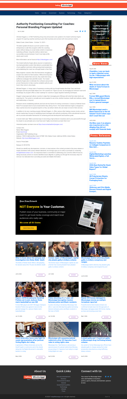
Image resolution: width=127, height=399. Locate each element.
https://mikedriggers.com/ (45, 59)
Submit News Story (100, 48)
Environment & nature (63, 381)
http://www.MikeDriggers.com (31, 138)
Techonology (71, 13)
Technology (63, 387)
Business (61, 13)
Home (37, 13)
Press (79, 13)
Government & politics (63, 385)
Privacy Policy (35, 379)
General (43, 13)
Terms (28, 379)
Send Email (23, 132)
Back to (107, 396)
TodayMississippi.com (57, 396)
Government (52, 13)
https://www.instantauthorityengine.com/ (50, 124)
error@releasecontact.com (24, 152)
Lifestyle (63, 389)
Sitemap (43, 379)
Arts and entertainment (63, 376)
